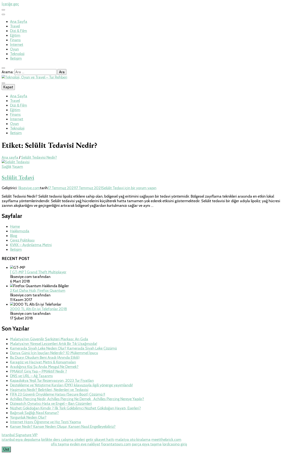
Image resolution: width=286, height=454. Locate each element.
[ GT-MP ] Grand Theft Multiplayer (38, 272)
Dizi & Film (18, 30)
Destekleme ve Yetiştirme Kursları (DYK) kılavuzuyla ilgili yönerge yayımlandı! (71, 385)
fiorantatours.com (116, 444)
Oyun (14, 49)
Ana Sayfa (18, 21)
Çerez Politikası (22, 240)
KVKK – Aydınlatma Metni (31, 245)
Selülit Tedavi (18, 177)
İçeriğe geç (10, 4)
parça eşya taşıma (147, 444)
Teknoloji (17, 53)
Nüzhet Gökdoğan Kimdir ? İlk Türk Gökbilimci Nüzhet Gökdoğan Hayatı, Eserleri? (75, 408)
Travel (15, 26)
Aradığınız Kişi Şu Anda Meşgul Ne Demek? (44, 366)
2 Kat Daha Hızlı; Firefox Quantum (37, 290)
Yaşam (17, 166)
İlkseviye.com (29, 188)
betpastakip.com (244, 439)
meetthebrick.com (166, 439)
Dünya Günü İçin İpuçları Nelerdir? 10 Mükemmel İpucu (54, 353)
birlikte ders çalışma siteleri (63, 439)
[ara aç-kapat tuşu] (3, 68)
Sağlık (6, 166)
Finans (15, 40)
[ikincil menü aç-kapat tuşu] (3, 9)
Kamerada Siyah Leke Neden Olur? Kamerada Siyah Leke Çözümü (63, 348)
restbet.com (269, 439)
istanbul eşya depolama (21, 439)
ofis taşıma (60, 444)
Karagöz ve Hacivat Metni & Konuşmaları (43, 362)
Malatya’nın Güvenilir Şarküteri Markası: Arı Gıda (49, 339)
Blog (13, 235)
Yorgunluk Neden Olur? (28, 417)
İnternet (16, 44)
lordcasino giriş (174, 444)
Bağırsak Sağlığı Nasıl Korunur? (34, 412)
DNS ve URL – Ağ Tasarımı (31, 376)
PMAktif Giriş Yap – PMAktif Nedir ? (38, 371)
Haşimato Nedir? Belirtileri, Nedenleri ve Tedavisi (49, 389)
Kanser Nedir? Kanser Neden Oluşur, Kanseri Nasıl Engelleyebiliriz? (63, 426)
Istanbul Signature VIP (19, 435)
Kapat (8, 87)
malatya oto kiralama (133, 439)
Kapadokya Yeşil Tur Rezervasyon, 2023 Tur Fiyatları (52, 380)
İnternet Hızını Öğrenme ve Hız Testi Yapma (45, 422)
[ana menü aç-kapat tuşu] (3, 83)
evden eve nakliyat (85, 444)
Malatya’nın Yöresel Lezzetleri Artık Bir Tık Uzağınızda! (53, 343)
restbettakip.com (36, 444)
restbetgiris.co (218, 439)
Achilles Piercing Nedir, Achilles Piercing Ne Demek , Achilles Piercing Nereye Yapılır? (77, 399)
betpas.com (11, 444)
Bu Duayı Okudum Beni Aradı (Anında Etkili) (45, 357)
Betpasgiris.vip (194, 439)
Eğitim (15, 35)
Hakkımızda (19, 231)
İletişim (16, 58)
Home (15, 226)
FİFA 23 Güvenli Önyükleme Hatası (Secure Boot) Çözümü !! (57, 394)
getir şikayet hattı (100, 439)
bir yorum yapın (129, 188)
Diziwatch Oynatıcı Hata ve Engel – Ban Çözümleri (51, 403)
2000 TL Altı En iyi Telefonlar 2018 (38, 309)
